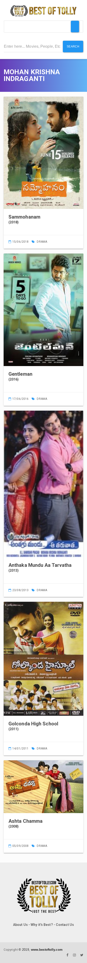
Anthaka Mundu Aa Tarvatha (40, 565)
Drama (42, 241)
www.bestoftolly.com (47, 949)
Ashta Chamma (25, 821)
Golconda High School (33, 724)
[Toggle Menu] (75, 26)
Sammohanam (24, 217)
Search (73, 46)
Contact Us (65, 925)
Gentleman (20, 374)
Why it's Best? (42, 925)
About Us (20, 925)
